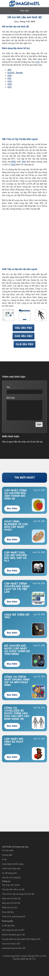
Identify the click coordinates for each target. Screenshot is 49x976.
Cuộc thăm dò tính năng (12, 864)
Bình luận (10, 398)
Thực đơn (24, 10)
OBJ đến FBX (23, 327)
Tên (8, 387)
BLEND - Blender (15, 72)
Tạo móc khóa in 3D (11, 943)
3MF (9, 70)
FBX (9, 78)
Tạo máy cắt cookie (11, 885)
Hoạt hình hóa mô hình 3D (13, 948)
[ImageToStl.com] (24, 3)
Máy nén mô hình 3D (11, 898)
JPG (24, 161)
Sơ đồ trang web (9, 873)
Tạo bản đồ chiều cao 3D (13, 889)
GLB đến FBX (24, 344)
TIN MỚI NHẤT (24, 477)
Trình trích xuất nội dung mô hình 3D (18, 894)
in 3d (4, 859)
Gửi (39, 424)
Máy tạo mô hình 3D (11, 903)
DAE (9, 75)
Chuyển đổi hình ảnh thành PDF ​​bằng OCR (21, 939)
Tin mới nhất (7, 850)
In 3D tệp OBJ (8, 925)
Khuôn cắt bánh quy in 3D (13, 934)
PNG (13, 161)
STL (37, 62)
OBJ (9, 87)
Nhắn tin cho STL (9, 907)
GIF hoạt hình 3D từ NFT (13, 930)
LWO (9, 84)
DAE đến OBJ (23, 336)
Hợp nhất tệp (8, 912)
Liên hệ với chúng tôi (11, 877)
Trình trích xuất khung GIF (13, 916)
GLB (9, 81)
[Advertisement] (24, 113)
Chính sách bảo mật (11, 868)
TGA (13, 164)
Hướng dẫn (7, 855)
